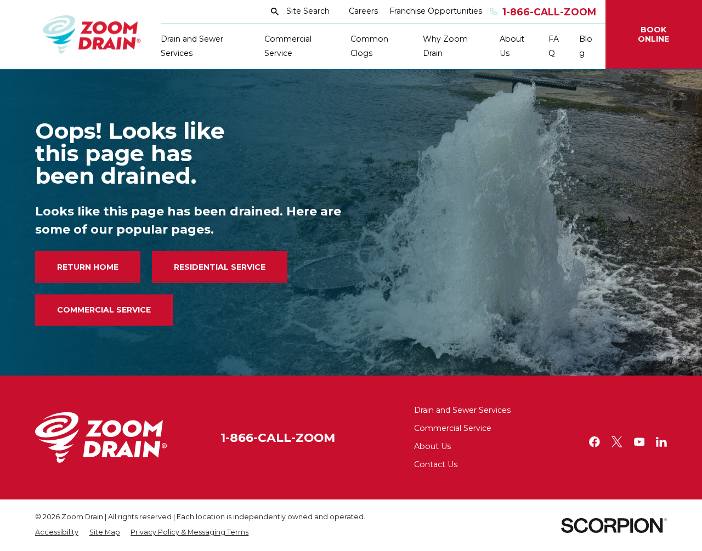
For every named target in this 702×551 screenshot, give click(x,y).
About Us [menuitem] (512, 46)
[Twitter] (617, 441)
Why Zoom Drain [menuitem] (445, 46)
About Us (432, 446)
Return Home (87, 267)
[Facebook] (594, 441)
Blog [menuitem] (585, 46)
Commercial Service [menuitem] (288, 46)
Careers (363, 11)
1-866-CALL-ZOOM (277, 437)
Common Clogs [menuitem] (369, 46)
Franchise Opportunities (435, 11)
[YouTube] (639, 441)
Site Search (308, 11)
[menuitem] (56, 532)
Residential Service (219, 267)
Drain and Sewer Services (462, 410)
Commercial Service (104, 310)
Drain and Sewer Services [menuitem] (192, 46)
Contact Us (435, 464)
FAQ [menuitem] (553, 46)
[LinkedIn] (661, 441)
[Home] (92, 34)
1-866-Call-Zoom (549, 11)
